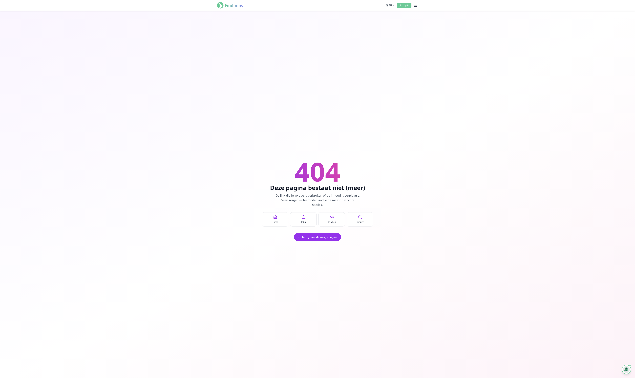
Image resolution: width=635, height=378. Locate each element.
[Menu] (415, 5)
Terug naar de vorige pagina (319, 237)
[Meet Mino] (626, 369)
